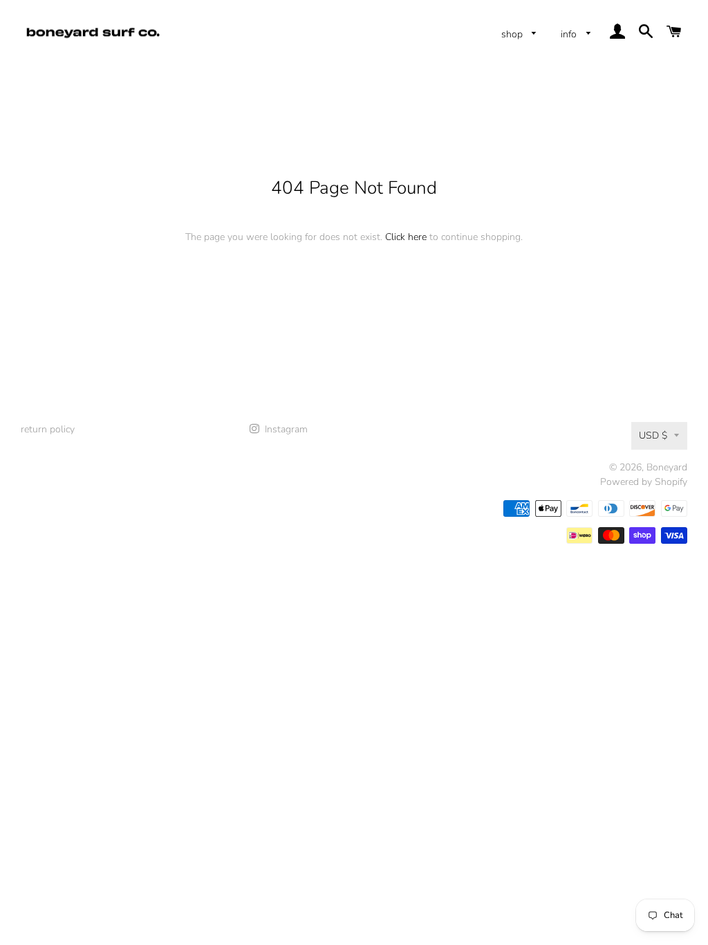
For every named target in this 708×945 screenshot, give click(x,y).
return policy (48, 429)
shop (513, 34)
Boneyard (666, 467)
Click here (406, 237)
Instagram (285, 429)
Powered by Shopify (643, 481)
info (570, 34)
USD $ (653, 435)
